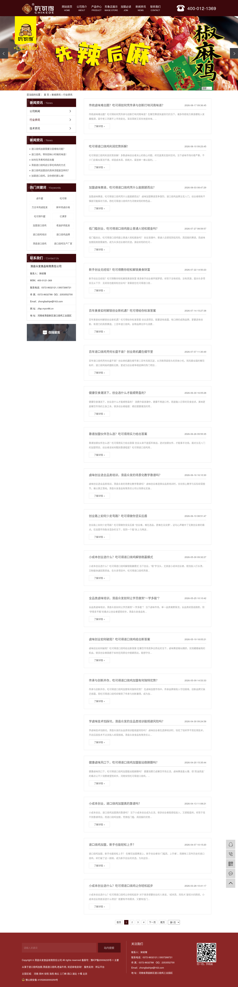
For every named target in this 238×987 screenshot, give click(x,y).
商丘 (57, 973)
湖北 (74, 973)
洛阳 (51, 973)
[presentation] (4, 53)
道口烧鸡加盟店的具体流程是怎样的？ (50, 170)
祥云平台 (99, 966)
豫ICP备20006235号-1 (102, 960)
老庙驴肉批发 (63, 225)
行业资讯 (67, 94)
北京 (85, 973)
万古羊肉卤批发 (40, 207)
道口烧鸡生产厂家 (63, 243)
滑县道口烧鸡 (39, 243)
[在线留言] (230, 873)
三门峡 (63, 973)
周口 (69, 973)
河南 (36, 973)
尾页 (162, 922)
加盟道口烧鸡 (39, 225)
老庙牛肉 (61, 966)
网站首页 (67, 8)
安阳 (46, 973)
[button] (108, 85)
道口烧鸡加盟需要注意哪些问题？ (48, 148)
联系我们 (155, 8)
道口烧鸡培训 (39, 234)
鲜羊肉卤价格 (63, 207)
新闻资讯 (141, 8)
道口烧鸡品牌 (63, 234)
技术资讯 (35, 128)
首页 (119, 922)
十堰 (80, 973)
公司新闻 (35, 111)
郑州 (41, 973)
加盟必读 (126, 8)
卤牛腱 (39, 198)
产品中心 (96, 8)
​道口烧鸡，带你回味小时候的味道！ (49, 154)
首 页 (46, 94)
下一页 (152, 922)
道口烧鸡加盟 (35, 966)
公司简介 (82, 8)
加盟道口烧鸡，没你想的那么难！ (48, 175)
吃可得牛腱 (39, 216)
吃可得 (63, 198)
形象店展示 (111, 8)
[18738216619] (230, 854)
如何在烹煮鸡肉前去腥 (42, 159)
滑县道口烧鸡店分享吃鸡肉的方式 (48, 164)
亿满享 (63, 216)
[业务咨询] (230, 844)
